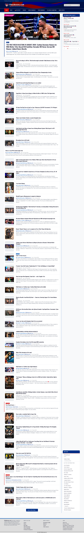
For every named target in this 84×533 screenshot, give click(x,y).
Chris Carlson (20, 288)
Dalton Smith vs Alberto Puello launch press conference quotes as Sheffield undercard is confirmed (36, 498)
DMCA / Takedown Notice (68, 526)
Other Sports (46, 526)
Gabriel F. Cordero (21, 84)
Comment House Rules (67, 528)
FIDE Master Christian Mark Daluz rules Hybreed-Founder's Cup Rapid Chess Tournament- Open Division (37, 309)
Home (6, 10)
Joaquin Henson (20, 257)
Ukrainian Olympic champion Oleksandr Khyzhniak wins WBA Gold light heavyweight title (35, 218)
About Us (65, 522)
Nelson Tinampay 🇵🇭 (68, 18)
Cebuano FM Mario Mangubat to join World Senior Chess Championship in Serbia (33, 72)
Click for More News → (32, 510)
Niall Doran (9, 479)
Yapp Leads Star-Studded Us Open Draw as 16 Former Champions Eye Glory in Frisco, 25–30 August (36, 172)
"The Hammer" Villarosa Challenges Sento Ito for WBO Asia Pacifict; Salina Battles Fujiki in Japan (36, 377)
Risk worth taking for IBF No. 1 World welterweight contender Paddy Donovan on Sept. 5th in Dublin (36, 61)
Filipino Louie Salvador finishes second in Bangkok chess (28, 118)
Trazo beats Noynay (20, 183)
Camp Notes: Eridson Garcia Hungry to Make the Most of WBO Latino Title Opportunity (35, 93)
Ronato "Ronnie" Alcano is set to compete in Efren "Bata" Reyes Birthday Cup (33, 229)
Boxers (24, 10)
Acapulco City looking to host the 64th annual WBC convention (30, 342)
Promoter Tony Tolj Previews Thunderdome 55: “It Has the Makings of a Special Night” (35, 266)
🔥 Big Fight (17, 10)
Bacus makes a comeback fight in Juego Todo (26, 414)
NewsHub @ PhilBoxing (22, 109)
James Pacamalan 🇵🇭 (69, 34)
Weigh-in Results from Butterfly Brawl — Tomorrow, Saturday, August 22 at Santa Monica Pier (36, 298)
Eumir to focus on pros (21, 255)
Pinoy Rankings (41, 10)
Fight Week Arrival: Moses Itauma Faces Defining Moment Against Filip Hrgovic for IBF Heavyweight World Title (35, 129)
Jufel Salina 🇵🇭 (67, 41)
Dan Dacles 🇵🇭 (67, 17)
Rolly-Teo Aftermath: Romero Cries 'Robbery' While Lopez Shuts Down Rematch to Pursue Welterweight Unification (36, 160)
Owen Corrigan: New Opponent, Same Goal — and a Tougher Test (30, 276)
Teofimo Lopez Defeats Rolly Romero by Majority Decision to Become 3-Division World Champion (35, 243)
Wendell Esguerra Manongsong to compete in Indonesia (28, 196)
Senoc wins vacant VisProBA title (23, 453)
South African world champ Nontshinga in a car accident (28, 83)
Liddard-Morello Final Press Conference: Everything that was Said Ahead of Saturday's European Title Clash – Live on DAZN (35, 442)
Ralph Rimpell (20, 368)
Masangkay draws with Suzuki (22, 140)
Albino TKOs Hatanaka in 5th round (24, 352)
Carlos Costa (20, 380)
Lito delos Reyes (20, 142)
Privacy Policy (66, 524)
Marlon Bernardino (21, 74)
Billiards (45, 524)
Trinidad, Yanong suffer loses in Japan (24, 487)
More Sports (62, 10)
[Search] (78, 5)
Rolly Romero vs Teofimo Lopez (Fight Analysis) (26, 366)
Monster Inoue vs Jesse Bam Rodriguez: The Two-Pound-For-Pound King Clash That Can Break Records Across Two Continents (31, 477)
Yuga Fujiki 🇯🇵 (75, 41)
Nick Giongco (9, 406)
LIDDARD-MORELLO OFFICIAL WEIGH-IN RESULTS (27, 331)
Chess (44, 525)
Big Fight (25, 525)
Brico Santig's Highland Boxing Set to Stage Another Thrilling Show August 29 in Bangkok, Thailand (36, 427)
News (11, 10)
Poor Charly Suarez (10, 405)
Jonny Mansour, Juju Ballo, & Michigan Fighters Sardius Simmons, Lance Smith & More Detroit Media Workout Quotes (37, 392)
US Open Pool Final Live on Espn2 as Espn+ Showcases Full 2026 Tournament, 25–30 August (36, 107)
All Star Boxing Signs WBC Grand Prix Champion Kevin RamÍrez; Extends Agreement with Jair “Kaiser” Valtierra (36, 464)
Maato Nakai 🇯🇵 (67, 36)
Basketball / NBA (46, 522)
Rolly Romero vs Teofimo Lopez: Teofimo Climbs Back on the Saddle (31, 287)
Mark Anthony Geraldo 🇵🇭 (70, 26)
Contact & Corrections (67, 529)
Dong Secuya (20, 131)
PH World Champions (52, 10)
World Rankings (32, 10)
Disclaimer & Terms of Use (68, 525)
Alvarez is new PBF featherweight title (14, 150)
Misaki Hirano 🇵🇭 (68, 27)
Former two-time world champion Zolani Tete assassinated (29, 321)
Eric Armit (9, 51)
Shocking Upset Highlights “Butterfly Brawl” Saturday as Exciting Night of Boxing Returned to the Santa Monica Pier (37, 207)
